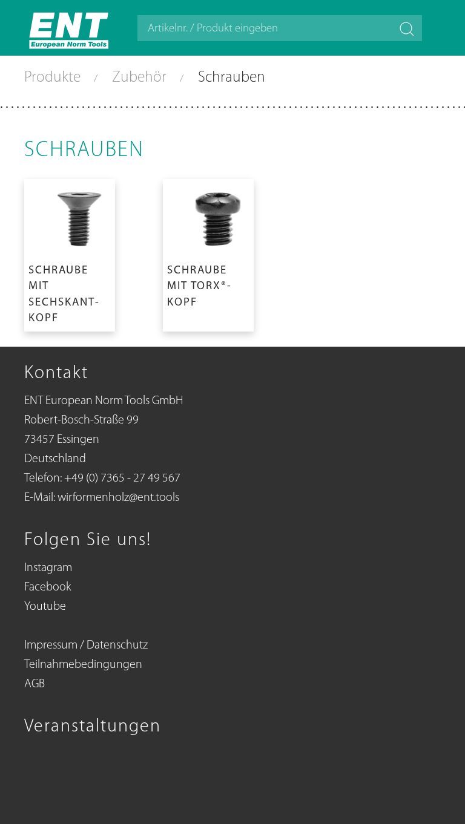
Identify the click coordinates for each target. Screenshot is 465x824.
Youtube (45, 607)
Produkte (54, 77)
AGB (34, 684)
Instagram (48, 568)
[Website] (69, 28)
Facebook (47, 587)
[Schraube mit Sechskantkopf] (69, 253)
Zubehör (141, 77)
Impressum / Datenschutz (86, 645)
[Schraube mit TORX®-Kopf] (208, 253)
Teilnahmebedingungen (83, 665)
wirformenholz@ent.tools (118, 498)
